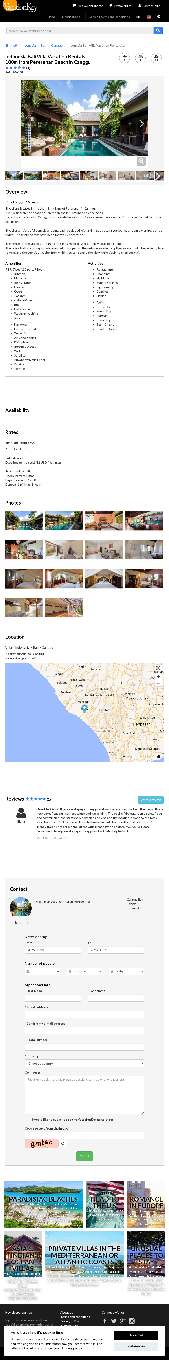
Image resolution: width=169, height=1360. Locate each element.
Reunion (12, 1216)
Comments (33, 1072)
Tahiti (41, 1220)
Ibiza (104, 1267)
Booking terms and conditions (109, 17)
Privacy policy (69, 1321)
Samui (32, 1277)
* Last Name (96, 991)
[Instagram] (132, 1323)
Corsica (77, 1271)
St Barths (46, 1204)
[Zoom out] (158, 683)
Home (52, 17)
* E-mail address (36, 1007)
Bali (10, 1204)
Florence (145, 1211)
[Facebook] (105, 1323)
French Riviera (58, 1267)
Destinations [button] (71, 17)
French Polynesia (26, 1220)
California (93, 1211)
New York (106, 1211)
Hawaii (94, 1215)
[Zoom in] (158, 676)
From (28, 943)
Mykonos (65, 1271)
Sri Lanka (56, 1216)
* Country (32, 1056)
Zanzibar (152, 1271)
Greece (52, 1271)
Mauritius (52, 1212)
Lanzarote (65, 1276)
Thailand (20, 1204)
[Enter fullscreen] (158, 668)
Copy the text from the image (46, 1128)
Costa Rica (157, 1276)
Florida (57, 1204)
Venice (156, 1211)
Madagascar (137, 1271)
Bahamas (31, 1208)
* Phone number (36, 1040)
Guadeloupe (16, 1208)
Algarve (116, 1276)
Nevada (98, 1219)
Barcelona (145, 1224)
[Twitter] (114, 1323)
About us (66, 1312)
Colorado (110, 1219)
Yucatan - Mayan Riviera (33, 1216)
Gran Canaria (101, 1276)
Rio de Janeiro (138, 1267)
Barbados (57, 1208)
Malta (117, 1271)
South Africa (156, 1267)
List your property (90, 5)
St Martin (33, 1204)
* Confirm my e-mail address (45, 1023)
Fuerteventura (82, 1276)
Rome (135, 1211)
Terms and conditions (75, 1317)
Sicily (98, 1271)
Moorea (52, 1220)
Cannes (134, 1215)
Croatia (107, 1271)
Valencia (158, 1220)
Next (141, 123)
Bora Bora (64, 1220)
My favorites (123, 5)
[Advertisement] (85, 390)
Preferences (136, 1346)
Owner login (151, 5)
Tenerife (52, 1276)
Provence (134, 1220)
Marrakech (142, 1276)
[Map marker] (85, 708)
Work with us (69, 1325)
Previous (27, 123)
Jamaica (44, 1208)
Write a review (151, 800)
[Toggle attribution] (159, 757)
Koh (25, 1277)
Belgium (147, 1220)
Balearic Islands (35, 1212)
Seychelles (66, 1212)
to (89, 943)
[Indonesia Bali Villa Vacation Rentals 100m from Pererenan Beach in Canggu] (84, 124)
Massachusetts (109, 1215)
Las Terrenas (71, 1216)
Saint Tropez (155, 1215)
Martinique (70, 1204)
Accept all (136, 1335)
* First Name (34, 991)
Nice (142, 1215)
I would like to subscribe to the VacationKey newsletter (72, 1119)
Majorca (114, 1267)
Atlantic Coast (77, 1267)
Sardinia (88, 1271)
